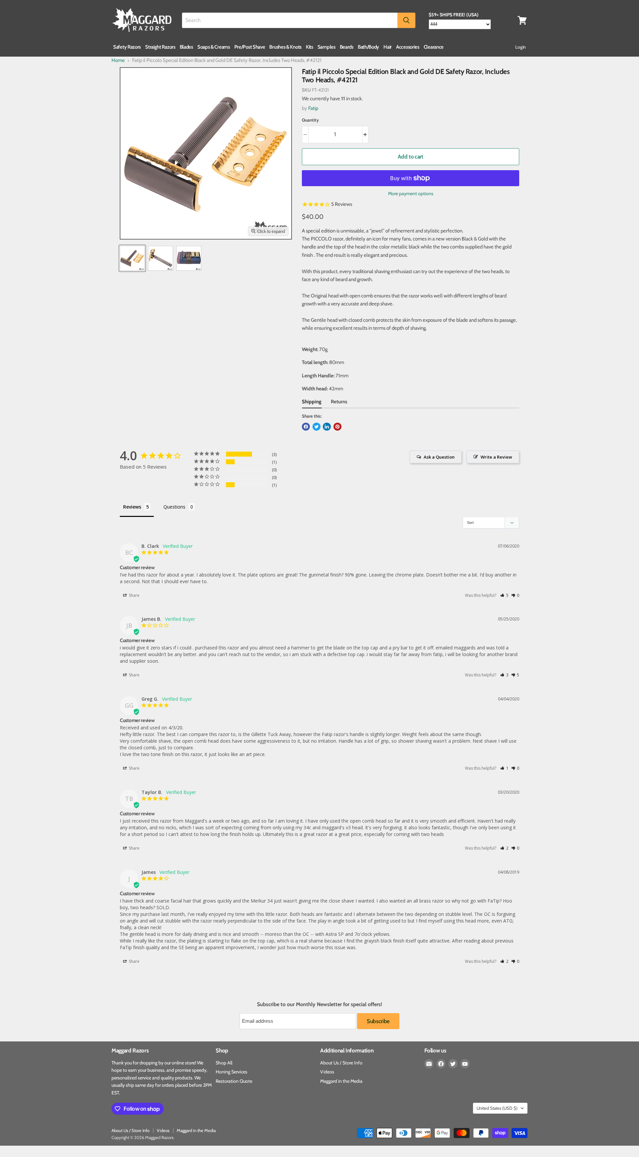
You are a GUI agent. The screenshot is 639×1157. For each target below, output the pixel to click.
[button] (504, 595)
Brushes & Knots (285, 47)
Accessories (407, 47)
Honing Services (231, 1072)
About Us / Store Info (341, 1063)
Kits (309, 47)
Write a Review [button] (496, 457)
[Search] (406, 20)
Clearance (434, 47)
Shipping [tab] (311, 402)
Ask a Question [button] (439, 457)
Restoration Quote (234, 1081)
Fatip (313, 108)
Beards (346, 47)
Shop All (224, 1063)
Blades (186, 47)
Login (520, 47)
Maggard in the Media (341, 1081)
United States (497, 1108)
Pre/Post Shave (249, 47)
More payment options (410, 193)
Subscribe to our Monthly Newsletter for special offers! (319, 1004)
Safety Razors (127, 47)
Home (118, 60)
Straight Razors (160, 47)
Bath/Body (368, 47)
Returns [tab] (339, 402)
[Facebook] (441, 1063)
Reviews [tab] (132, 507)
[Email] (429, 1063)
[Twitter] (453, 1063)
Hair (387, 47)
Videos (327, 1072)
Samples (326, 47)
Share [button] (133, 595)
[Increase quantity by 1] (365, 134)
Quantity (310, 120)
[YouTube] (465, 1063)
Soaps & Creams (213, 47)
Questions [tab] (174, 507)
